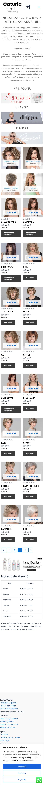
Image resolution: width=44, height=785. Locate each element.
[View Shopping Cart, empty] (27, 7)
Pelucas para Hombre (9, 709)
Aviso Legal (4, 740)
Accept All (22, 767)
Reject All (22, 780)
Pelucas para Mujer (8, 706)
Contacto (4, 734)
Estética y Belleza (7, 722)
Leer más (30, 277)
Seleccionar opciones (9, 234)
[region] (22, 764)
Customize (22, 773)
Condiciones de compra (10, 737)
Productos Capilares (8, 703)
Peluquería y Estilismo (9, 719)
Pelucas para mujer (8, 727)
